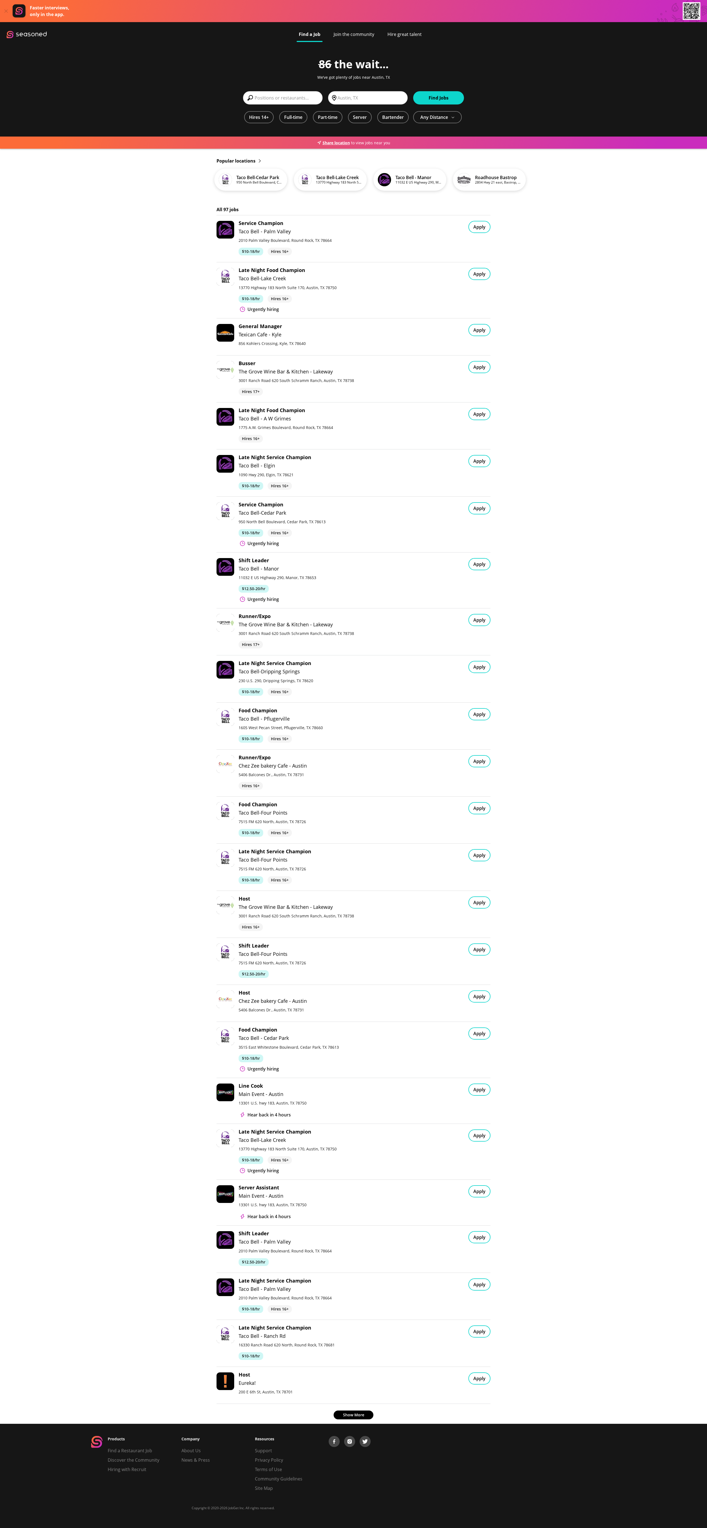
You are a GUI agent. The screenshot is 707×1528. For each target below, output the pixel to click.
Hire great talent (404, 34)
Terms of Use (268, 1469)
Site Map (264, 1488)
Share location (336, 142)
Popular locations (237, 161)
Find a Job (309, 34)
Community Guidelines (278, 1479)
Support (263, 1451)
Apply (479, 227)
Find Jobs (439, 98)
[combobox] (283, 97)
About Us (191, 1451)
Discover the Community (133, 1460)
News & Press (195, 1460)
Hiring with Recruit (127, 1469)
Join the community (354, 34)
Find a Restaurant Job (130, 1451)
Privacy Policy (269, 1460)
